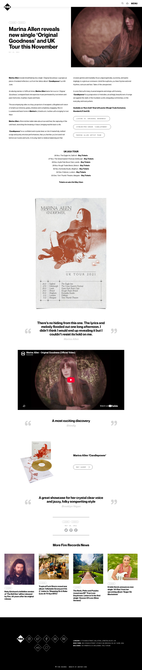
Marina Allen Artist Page (89, 135)
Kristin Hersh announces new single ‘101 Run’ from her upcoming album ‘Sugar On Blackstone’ (121, 591)
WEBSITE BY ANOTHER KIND (78, 667)
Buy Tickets (83, 155)
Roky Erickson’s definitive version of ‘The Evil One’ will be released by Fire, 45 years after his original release (19, 595)
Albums (13, 22)
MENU (134, 3)
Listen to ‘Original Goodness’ (91, 119)
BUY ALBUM (81, 467)
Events (22, 22)
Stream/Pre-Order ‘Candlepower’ (92, 127)
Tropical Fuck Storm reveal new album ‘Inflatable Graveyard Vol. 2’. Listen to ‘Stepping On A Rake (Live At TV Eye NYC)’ (53, 590)
